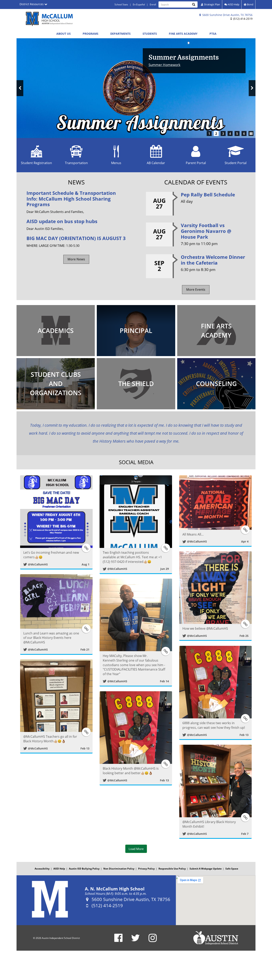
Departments (120, 33)
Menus (116, 163)
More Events (195, 289)
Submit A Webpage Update (206, 868)
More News (76, 259)
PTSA (212, 33)
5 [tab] (237, 133)
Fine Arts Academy (183, 33)
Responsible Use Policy (172, 868)
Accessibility (42, 868)
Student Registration (36, 163)
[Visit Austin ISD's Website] (215, 938)
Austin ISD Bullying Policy (84, 868)
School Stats (121, 4)
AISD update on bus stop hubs (61, 221)
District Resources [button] (32, 4)
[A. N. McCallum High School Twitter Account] (135, 940)
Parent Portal (196, 163)
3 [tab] (223, 133)
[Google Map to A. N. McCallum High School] (215, 900)
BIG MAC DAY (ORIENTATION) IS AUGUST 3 (76, 238)
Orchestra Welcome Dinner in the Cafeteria (213, 260)
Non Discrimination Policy (118, 868)
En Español (139, 4)
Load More (136, 849)
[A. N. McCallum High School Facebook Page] (118, 940)
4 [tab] (230, 133)
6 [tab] (244, 133)
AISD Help (233, 4)
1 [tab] (209, 133)
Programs (90, 33)
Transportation (76, 163)
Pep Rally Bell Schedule (208, 194)
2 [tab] (216, 133)
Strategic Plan (211, 4)
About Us (63, 33)
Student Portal (236, 163)
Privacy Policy (146, 868)
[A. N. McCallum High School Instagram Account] (153, 940)
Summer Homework (164, 64)
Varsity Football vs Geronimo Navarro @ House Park (206, 231)
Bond (249, 4)
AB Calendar (156, 163)
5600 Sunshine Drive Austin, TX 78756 (227, 15)
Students (150, 33)
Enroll (153, 4)
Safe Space (231, 868)
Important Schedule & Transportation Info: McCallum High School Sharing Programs (71, 199)
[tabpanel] (136, 88)
